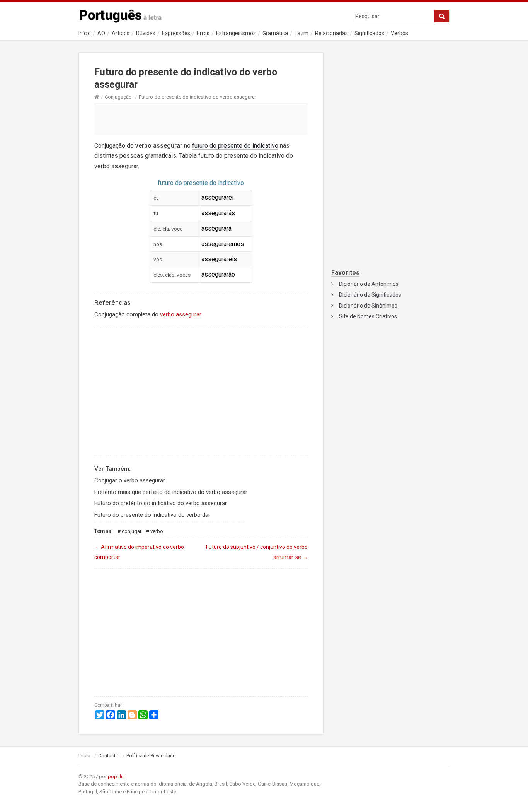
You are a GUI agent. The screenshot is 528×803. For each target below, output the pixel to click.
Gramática (275, 33)
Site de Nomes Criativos (368, 316)
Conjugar (131, 531)
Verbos (399, 33)
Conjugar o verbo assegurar (129, 480)
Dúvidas (145, 33)
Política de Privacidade (150, 756)
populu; (116, 776)
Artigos (120, 33)
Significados (369, 33)
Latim (301, 33)
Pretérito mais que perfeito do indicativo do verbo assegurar (170, 492)
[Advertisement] (201, 118)
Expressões (176, 33)
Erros (203, 33)
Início (84, 33)
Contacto (108, 756)
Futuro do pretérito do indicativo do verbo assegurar (160, 503)
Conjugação (118, 97)
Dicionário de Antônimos (369, 284)
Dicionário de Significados (370, 295)
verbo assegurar (180, 314)
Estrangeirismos (236, 33)
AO (101, 33)
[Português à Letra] (124, 14)
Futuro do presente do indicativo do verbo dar (152, 514)
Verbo (156, 531)
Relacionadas (331, 33)
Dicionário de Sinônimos (368, 305)
